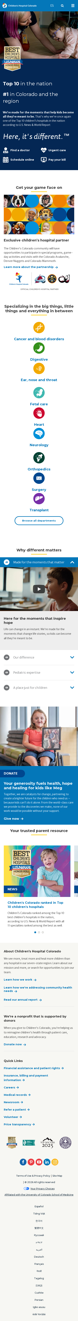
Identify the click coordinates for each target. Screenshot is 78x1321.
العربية (39, 1249)
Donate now (13, 1044)
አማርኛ (39, 1242)
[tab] (39, 562)
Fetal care (39, 404)
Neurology (39, 445)
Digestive (39, 359)
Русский (39, 1235)
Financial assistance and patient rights (32, 1068)
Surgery (39, 490)
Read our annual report (20, 999)
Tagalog (39, 1278)
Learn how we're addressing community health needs (38, 989)
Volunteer (11, 1117)
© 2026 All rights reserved (40, 1182)
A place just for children (30, 688)
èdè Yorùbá (39, 1314)
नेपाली (39, 1271)
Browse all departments (39, 520)
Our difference (23, 657)
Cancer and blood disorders (39, 339)
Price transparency (17, 1124)
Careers (9, 1087)
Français (39, 1264)
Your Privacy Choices (42, 1188)
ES (53, 5)
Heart (39, 425)
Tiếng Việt (39, 1213)
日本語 (39, 1285)
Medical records (15, 1095)
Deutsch (39, 1256)
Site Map (57, 1175)
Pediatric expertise (26, 672)
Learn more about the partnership (29, 267)
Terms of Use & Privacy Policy (33, 1175)
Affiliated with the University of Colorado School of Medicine (39, 1194)
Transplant (39, 510)
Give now (11, 818)
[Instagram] (54, 1162)
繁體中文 (39, 1228)
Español (39, 1206)
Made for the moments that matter (38, 562)
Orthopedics (39, 469)
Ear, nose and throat (39, 380)
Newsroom (11, 1102)
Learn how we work (18, 979)
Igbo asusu (39, 1307)
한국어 (39, 1220)
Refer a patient (15, 1109)
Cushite (39, 1292)
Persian (39, 1299)
